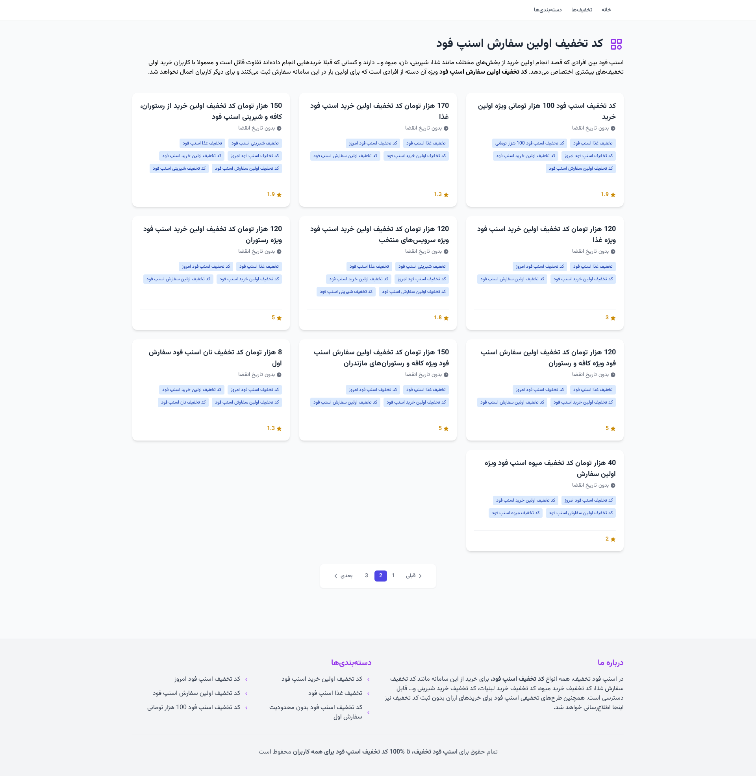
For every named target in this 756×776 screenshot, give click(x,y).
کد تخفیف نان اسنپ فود (183, 402)
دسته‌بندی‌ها (548, 10)
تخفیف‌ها (581, 10)
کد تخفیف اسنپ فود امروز (589, 155)
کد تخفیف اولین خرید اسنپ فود (525, 155)
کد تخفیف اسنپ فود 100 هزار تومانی (529, 143)
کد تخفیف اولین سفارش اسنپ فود (483, 72)
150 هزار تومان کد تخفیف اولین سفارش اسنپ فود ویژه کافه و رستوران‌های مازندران (381, 358)
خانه (606, 10)
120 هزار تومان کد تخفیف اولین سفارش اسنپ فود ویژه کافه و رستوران (548, 358)
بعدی (346, 576)
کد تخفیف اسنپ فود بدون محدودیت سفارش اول (315, 712)
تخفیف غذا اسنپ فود (593, 143)
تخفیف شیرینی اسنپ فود (255, 143)
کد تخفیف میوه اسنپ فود (515, 513)
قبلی (410, 576)
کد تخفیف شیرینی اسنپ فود (179, 168)
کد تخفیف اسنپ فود (518, 679)
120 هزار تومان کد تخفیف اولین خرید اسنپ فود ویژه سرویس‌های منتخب (379, 235)
